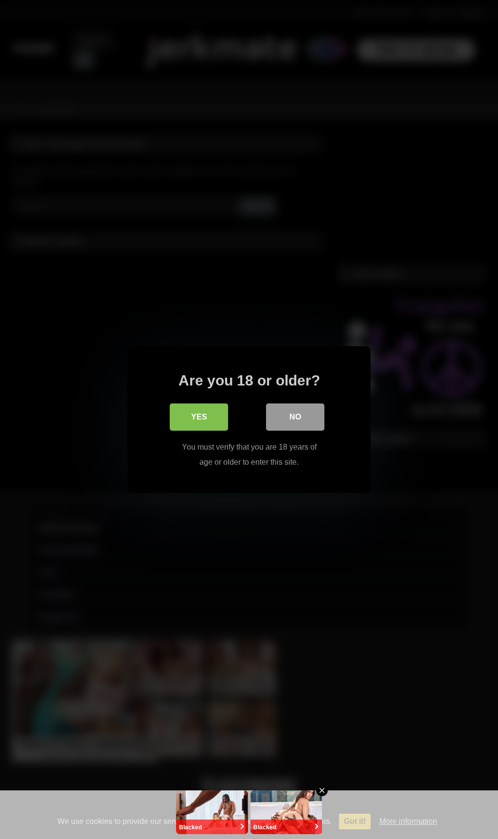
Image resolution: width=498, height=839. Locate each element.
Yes (199, 417)
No (295, 417)
